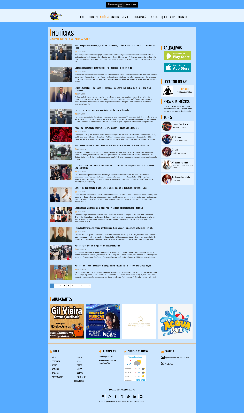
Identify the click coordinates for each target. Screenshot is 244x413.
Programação (140, 17)
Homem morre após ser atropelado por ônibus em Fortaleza (98, 246)
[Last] (89, 286)
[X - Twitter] (122, 396)
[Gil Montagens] (175, 317)
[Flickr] (141, 396)
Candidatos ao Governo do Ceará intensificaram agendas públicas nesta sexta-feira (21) (109, 208)
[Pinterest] (128, 396)
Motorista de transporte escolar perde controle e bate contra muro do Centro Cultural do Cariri (112, 145)
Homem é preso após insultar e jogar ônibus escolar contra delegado (102, 110)
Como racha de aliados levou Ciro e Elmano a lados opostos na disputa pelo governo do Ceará (111, 188)
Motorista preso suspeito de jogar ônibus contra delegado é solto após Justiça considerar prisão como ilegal (115, 46)
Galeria (115, 17)
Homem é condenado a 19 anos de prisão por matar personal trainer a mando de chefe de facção (113, 266)
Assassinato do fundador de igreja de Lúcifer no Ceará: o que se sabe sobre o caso (107, 128)
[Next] (85, 286)
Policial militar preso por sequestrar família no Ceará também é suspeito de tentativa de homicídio (114, 228)
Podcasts (93, 17)
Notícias (104, 17)
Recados (126, 17)
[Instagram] (103, 396)
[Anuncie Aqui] (67, 317)
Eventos (154, 17)
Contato (182, 17)
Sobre (173, 17)
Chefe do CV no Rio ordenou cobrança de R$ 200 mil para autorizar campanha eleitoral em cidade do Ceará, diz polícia (114, 166)
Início (82, 17)
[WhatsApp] (109, 396)
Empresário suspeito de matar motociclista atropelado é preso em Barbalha (104, 68)
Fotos (79, 361)
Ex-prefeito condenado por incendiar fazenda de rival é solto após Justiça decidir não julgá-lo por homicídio (113, 89)
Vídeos (79, 365)
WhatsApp (169, 364)
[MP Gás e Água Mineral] (139, 317)
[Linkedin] (134, 396)
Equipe (164, 17)
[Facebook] (115, 396)
